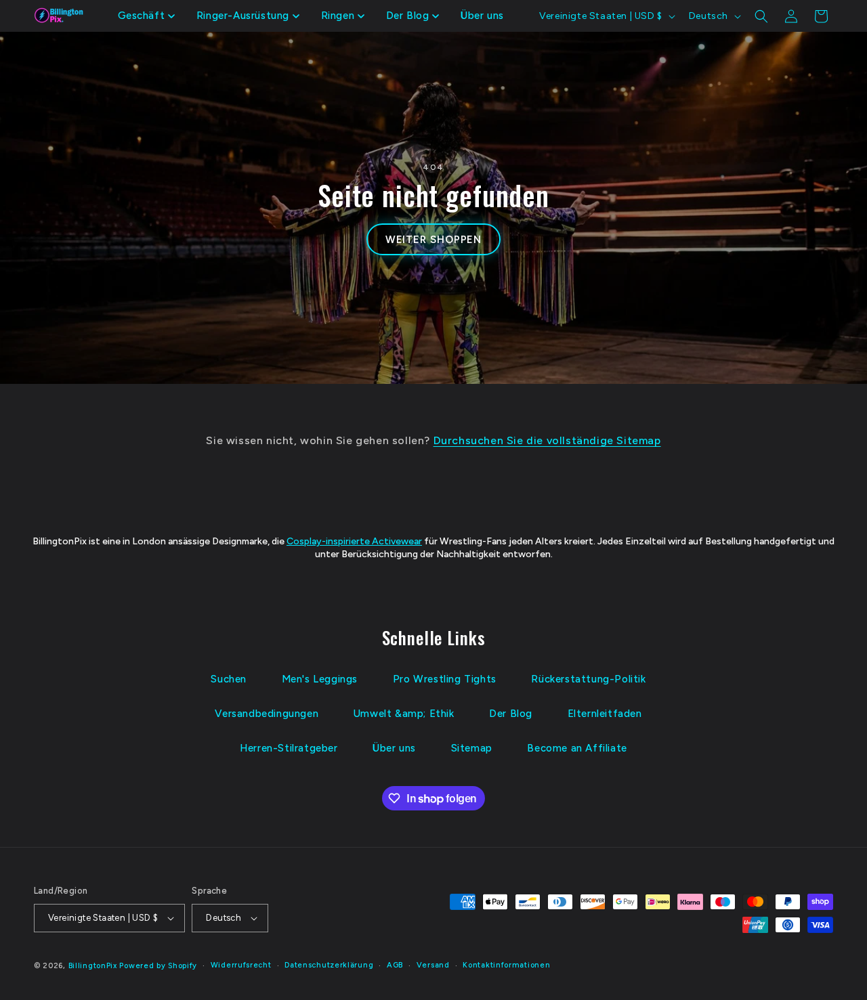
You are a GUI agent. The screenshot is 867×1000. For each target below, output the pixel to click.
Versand (433, 965)
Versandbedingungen (266, 714)
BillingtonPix (92, 965)
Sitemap (471, 748)
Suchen (229, 679)
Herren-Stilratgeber (288, 748)
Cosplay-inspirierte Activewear (354, 541)
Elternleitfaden (605, 714)
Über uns (394, 748)
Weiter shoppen (433, 240)
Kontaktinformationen (506, 965)
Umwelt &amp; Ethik (404, 714)
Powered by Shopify (158, 965)
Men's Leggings (320, 679)
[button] (146, 16)
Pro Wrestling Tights (444, 679)
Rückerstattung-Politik (588, 679)
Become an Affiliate (577, 748)
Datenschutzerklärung (328, 965)
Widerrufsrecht (241, 965)
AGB (395, 965)
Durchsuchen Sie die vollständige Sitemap (547, 440)
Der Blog (510, 714)
